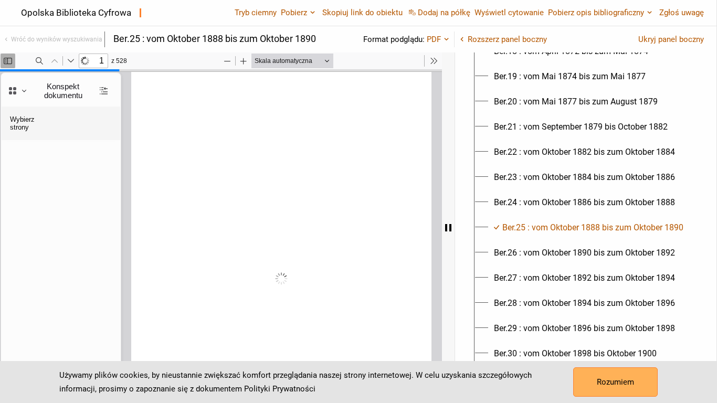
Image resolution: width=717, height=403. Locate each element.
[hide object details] (448, 227)
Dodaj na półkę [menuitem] (444, 12)
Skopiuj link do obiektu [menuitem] (362, 12)
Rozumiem (615, 382)
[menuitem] (570, 76)
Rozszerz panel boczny (507, 39)
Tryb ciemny (256, 12)
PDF (434, 39)
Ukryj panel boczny (671, 39)
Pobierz (294, 12)
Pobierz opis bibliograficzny (596, 12)
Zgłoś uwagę (681, 12)
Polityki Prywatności (279, 389)
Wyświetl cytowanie (509, 12)
